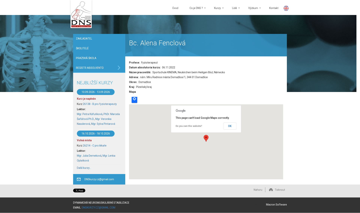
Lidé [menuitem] (231, 11)
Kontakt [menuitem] (273, 8)
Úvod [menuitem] (175, 8)
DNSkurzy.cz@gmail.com (99, 179)
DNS (81, 14)
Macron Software (276, 204)
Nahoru (258, 189)
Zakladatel (84, 38)
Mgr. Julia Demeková (89, 155)
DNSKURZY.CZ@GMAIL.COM (98, 207)
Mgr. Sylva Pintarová (103, 123)
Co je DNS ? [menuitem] (193, 11)
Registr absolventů (90, 67)
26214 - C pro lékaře (94, 145)
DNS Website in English (286, 8)
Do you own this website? (189, 126)
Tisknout (280, 189)
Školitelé (82, 48)
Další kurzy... (84, 167)
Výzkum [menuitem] (250, 11)
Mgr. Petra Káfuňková (89, 114)
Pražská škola (86, 58)
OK (230, 126)
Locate (134, 100)
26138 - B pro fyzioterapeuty (100, 103)
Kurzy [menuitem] (214, 11)
